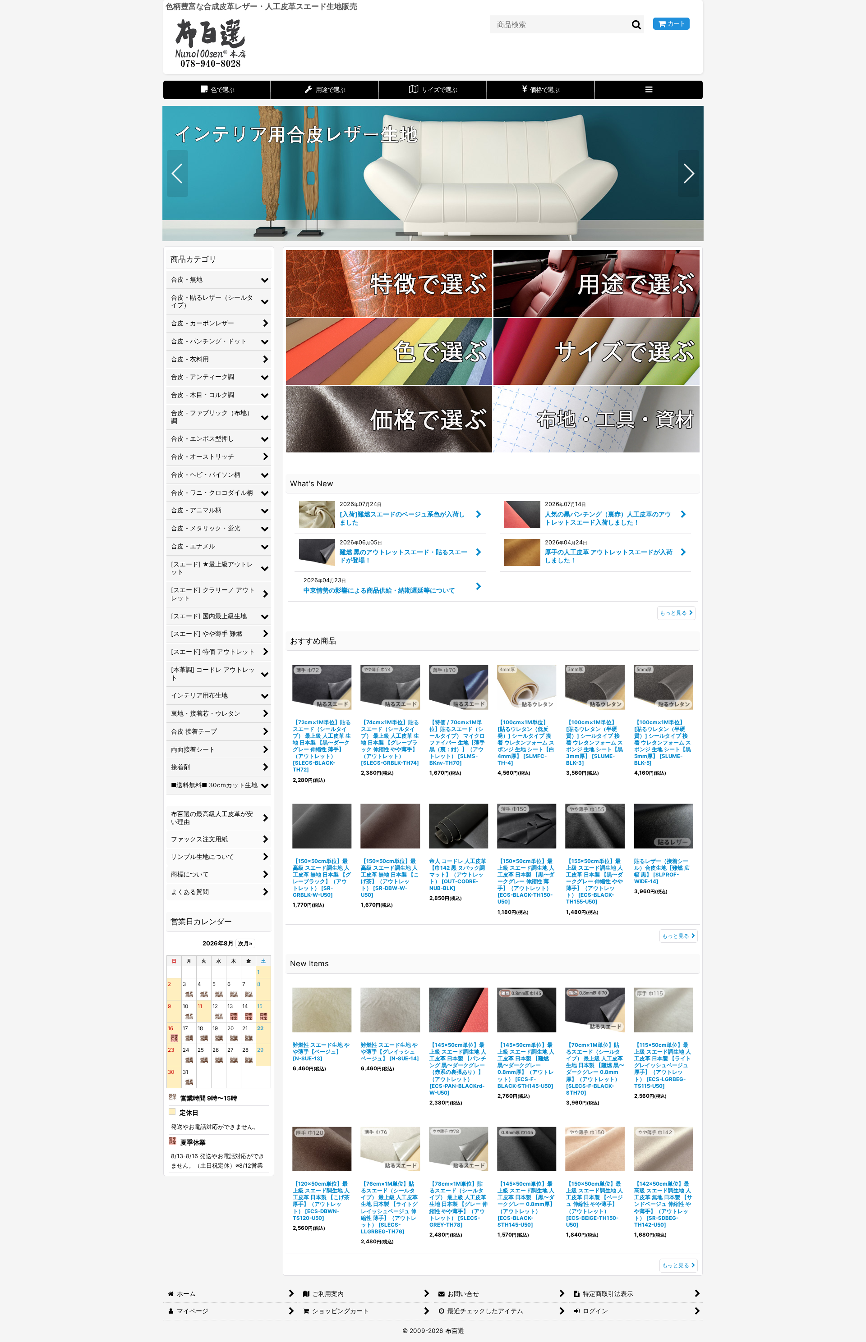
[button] (649, 90)
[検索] (637, 24)
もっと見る (673, 613)
